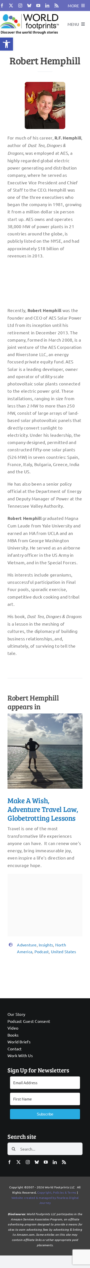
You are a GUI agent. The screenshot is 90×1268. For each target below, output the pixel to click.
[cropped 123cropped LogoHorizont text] (29, 13)
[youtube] (38, 6)
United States (63, 951)
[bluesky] (29, 6)
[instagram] (20, 6)
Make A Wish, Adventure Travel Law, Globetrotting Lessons (43, 809)
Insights (46, 944)
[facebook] (2, 6)
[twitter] (11, 6)
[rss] (56, 6)
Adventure (26, 944)
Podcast (41, 951)
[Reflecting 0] (45, 715)
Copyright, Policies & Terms (56, 1192)
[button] (6, 44)
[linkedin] (47, 6)
